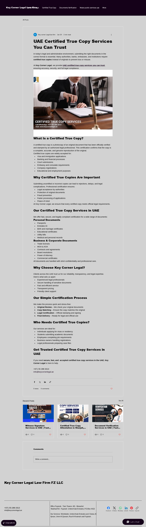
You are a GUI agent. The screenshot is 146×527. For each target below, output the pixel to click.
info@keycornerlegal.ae (13, 510)
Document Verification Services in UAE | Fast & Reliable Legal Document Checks (106, 427)
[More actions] (111, 34)
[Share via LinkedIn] (45, 382)
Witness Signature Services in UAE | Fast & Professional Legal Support (37, 427)
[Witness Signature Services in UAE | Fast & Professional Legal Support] (38, 413)
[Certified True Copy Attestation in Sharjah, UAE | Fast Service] (73, 413)
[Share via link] (50, 382)
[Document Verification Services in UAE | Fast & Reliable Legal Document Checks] (107, 413)
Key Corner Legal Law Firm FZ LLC (33, 482)
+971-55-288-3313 (12, 508)
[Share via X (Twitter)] (40, 382)
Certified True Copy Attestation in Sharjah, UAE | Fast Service (72, 427)
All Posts (26, 20)
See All (121, 400)
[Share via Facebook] (34, 382)
